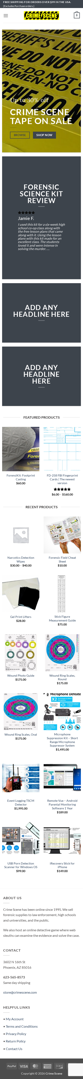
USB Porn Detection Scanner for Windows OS (20, 865)
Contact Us (14, 1049)
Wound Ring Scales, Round (62, 677)
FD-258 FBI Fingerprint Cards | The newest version (62, 479)
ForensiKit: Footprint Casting (21, 477)
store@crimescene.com (20, 992)
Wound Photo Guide (20, 675)
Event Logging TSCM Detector (20, 802)
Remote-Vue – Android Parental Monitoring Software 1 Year (62, 804)
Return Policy (16, 1041)
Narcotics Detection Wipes (20, 559)
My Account (15, 1019)
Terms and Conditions (22, 1026)
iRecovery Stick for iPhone (62, 865)
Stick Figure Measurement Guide (62, 618)
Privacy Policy (16, 1034)
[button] (5, 15)
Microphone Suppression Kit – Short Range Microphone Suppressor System (62, 740)
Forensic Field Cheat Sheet (62, 559)
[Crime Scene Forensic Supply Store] (41, 15)
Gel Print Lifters (20, 617)
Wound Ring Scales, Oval (20, 734)
